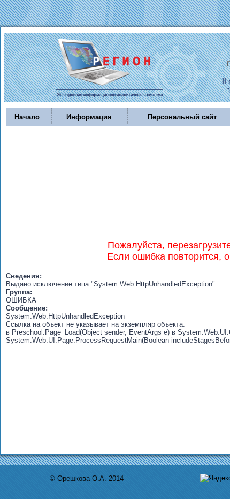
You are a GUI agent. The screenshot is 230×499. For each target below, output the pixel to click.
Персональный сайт (182, 117)
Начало (27, 117)
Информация (89, 117)
